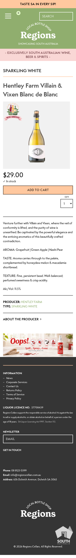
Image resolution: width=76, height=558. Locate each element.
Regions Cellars (31, 546)
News (9, 378)
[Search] (70, 14)
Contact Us (12, 386)
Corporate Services (16, 382)
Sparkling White (24, 306)
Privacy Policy (13, 398)
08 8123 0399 (19, 470)
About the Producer (21, 319)
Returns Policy (14, 390)
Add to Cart (38, 190)
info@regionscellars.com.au (26, 475)
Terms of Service (15, 394)
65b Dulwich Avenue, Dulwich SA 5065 (35, 479)
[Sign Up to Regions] (70, 436)
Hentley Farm (31, 302)
